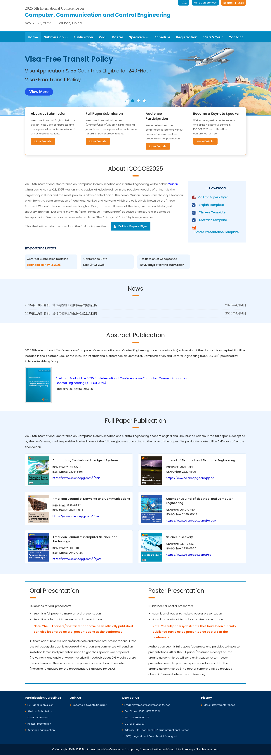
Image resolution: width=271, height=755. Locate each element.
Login (241, 3)
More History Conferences (219, 705)
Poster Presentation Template (216, 232)
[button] (126, 100)
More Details (42, 141)
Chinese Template (212, 212)
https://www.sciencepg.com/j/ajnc (76, 516)
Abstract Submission (39, 711)
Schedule (162, 37)
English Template (211, 205)
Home (33, 37)
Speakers (137, 37)
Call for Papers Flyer (213, 197)
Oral (102, 37)
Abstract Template (213, 220)
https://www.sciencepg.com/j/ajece (191, 520)
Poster (117, 37)
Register (228, 3)
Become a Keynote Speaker (90, 705)
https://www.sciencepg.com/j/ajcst (77, 559)
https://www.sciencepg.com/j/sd (188, 555)
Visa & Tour (213, 37)
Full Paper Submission (40, 705)
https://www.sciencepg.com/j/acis (76, 478)
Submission (54, 37)
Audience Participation (41, 730)
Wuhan (173, 184)
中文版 (183, 2)
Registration (186, 37)
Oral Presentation (37, 717)
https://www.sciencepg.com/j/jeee (190, 478)
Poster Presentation (39, 723)
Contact (236, 37)
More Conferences (205, 2)
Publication (83, 37)
